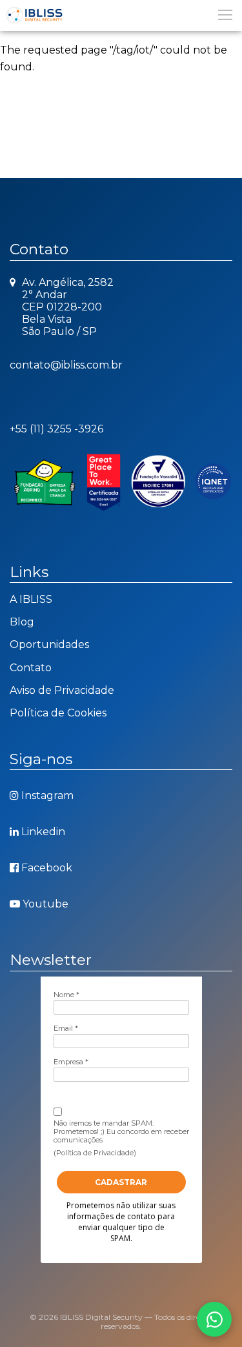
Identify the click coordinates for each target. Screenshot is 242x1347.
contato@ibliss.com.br (66, 365)
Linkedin (43, 831)
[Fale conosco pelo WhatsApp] (214, 1319)
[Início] (121, 15)
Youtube (45, 904)
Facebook (46, 868)
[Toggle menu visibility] (224, 14)
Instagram (47, 795)
